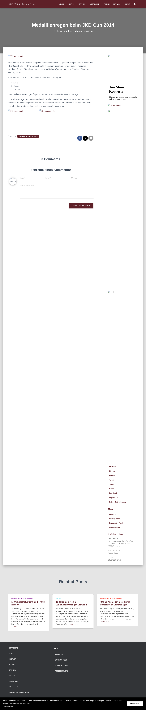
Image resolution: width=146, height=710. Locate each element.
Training (82, 4)
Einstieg (72, 4)
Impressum (113, 498)
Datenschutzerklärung (117, 502)
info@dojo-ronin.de (115, 534)
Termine (107, 4)
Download (117, 4)
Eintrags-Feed (114, 519)
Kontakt (127, 4)
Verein (61, 4)
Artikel (58, 598)
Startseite (112, 467)
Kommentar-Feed (116, 523)
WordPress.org (115, 527)
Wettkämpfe (94, 4)
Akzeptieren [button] (134, 704)
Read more (16, 627)
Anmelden (113, 514)
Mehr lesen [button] (8, 706)
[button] (64, 4)
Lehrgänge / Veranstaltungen (28, 136)
